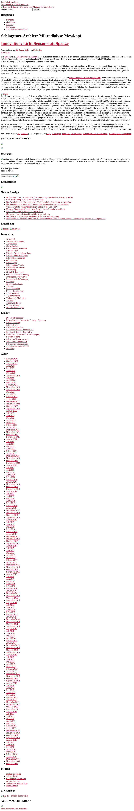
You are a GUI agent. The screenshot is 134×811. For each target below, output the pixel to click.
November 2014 (13, 621)
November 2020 (13, 458)
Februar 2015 (11, 614)
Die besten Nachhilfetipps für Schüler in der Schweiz (28, 214)
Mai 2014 (10, 636)
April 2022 (10, 420)
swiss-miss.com (12, 781)
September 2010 (13, 737)
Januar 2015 (11, 617)
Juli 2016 (10, 576)
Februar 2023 (11, 397)
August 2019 (11, 491)
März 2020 (10, 477)
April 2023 (10, 394)
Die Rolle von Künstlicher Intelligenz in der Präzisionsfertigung (32, 216)
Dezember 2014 (12, 619)
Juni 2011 (10, 716)
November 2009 (13, 761)
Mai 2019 (10, 498)
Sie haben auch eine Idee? (17, 29)
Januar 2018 (11, 534)
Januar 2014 (11, 643)
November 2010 (13, 733)
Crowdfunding (12, 246)
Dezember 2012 (12, 674)
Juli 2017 (10, 548)
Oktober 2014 (12, 624)
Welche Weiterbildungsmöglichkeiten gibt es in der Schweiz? (31, 207)
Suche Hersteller (13, 289)
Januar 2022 (11, 427)
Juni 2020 (10, 470)
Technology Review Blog (17, 783)
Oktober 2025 (12, 361)
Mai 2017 (10, 553)
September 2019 (13, 489)
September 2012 (13, 681)
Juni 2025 (10, 366)
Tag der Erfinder (13, 296)
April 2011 (10, 721)
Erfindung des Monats (15, 267)
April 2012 (10, 692)
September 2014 (13, 626)
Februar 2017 (11, 560)
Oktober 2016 (12, 569)
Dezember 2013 (12, 645)
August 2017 (11, 546)
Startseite (10, 20)
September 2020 (13, 463)
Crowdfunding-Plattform (16, 248)
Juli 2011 (10, 714)
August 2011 (11, 711)
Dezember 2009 (12, 759)
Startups (9, 286)
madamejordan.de (13, 774)
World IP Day (12, 786)
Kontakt (9, 24)
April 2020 (10, 475)
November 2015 (13, 595)
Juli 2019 (10, 494)
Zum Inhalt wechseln (9, 2)
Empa (7, 57)
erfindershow (11, 260)
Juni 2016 (10, 579)
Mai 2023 (10, 392)
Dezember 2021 (12, 430)
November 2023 (13, 387)
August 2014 (11, 629)
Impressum (10, 27)
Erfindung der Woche (15, 265)
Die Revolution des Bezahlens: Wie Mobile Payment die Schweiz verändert (37, 204)
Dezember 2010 (12, 730)
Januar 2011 (11, 728)
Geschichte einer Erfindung (17, 274)
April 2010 (10, 749)
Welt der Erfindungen (15, 307)
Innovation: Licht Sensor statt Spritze (35, 43)
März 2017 (10, 557)
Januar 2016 (11, 591)
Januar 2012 (11, 700)
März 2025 (10, 373)
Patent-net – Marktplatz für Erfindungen (22, 334)
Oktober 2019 (12, 486)
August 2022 (11, 411)
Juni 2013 (10, 659)
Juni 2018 (10, 524)
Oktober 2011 (12, 707)
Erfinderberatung (13, 322)
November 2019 (13, 484)
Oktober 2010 (12, 735)
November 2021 (13, 432)
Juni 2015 (10, 607)
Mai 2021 (10, 446)
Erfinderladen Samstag (15, 258)
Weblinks (10, 348)
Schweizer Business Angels (17, 339)
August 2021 (11, 439)
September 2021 (13, 437)
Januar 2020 (11, 482)
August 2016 (11, 574)
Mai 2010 (10, 747)
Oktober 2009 (12, 763)
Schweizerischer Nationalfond (95, 133)
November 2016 (13, 567)
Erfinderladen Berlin (14, 327)
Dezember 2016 (12, 565)
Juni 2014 (10, 633)
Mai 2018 (10, 527)
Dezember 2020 (12, 456)
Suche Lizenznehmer (15, 291)
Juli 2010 (10, 742)
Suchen (4, 9)
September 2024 (13, 375)
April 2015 (10, 610)
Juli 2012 (10, 685)
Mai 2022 (10, 418)
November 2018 (13, 513)
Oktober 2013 (12, 650)
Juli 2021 (10, 441)
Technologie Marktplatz (16, 298)
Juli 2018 (10, 522)
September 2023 (13, 389)
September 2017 (13, 543)
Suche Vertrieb (12, 293)
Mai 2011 (10, 718)
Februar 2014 (11, 640)
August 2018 (11, 520)
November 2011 (13, 704)
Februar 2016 (11, 588)
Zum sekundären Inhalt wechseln (14, 4)
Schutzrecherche (13, 337)
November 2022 (13, 404)
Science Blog (11, 776)
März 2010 (10, 752)
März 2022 (10, 423)
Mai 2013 (10, 662)
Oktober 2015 (12, 598)
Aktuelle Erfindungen (15, 241)
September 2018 (13, 517)
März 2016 (10, 586)
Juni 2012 (10, 688)
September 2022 (13, 408)
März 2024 (10, 382)
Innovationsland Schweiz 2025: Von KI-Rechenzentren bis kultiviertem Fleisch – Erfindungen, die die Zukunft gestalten (55, 219)
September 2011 (13, 709)
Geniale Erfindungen (15, 272)
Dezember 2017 (12, 536)
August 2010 (11, 740)
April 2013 (10, 664)
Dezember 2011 (12, 702)
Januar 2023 (11, 399)
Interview (10, 281)
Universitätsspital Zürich (27, 57)
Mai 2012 (10, 690)
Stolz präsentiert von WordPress (14, 809)
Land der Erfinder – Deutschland (20, 330)
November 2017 (13, 539)
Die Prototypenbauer (14, 318)
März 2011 (10, 723)
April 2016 (10, 584)
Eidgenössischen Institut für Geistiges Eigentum (26, 320)
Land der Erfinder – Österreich (19, 332)
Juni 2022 (10, 415)
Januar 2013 (11, 671)
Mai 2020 (10, 472)
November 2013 (13, 647)
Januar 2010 (11, 756)
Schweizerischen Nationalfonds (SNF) (85, 77)
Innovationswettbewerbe (16, 277)
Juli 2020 (10, 468)
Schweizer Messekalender (17, 344)
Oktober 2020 (12, 460)
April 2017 (10, 555)
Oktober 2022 (12, 406)
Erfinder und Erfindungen (17, 255)
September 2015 (13, 600)
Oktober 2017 (12, 541)
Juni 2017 (10, 550)
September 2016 (13, 572)
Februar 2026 (11, 359)
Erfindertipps (11, 262)
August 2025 (11, 363)
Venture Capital (12, 305)
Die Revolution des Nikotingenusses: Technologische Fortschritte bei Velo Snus (39, 202)
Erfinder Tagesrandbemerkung (18, 253)
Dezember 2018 (12, 510)
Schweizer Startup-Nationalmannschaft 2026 (24, 200)
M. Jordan (37, 50)
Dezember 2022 (12, 401)
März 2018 (10, 529)
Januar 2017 (11, 562)
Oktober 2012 (12, 678)
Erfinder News (12, 251)
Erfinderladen (12, 325)
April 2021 (10, 449)
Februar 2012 (11, 697)
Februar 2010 (11, 754)
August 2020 (11, 465)
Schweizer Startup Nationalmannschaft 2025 (24, 211)
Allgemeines (22, 133)
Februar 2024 (11, 385)
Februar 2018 (11, 531)
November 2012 (13, 676)
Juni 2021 (10, 444)
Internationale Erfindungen (17, 279)
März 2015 (10, 612)
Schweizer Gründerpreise (16, 341)
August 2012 (11, 683)
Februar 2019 (11, 505)
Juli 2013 (10, 657)
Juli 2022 (10, 413)
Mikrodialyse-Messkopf (72, 133)
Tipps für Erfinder (13, 303)
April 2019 (10, 501)
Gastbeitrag (11, 22)
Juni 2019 (10, 496)
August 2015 (11, 602)
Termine (9, 300)
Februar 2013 (11, 669)
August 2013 (11, 655)
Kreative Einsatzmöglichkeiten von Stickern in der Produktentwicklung (35, 209)
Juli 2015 (10, 605)
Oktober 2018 (12, 515)
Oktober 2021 (12, 434)
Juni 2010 (10, 745)
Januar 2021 (11, 453)
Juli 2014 (10, 631)
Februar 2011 (11, 726)
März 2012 (10, 695)
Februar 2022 (11, 425)
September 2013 (13, 652)
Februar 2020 (11, 479)
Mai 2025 (10, 368)
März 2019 (10, 503)
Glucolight (56, 133)
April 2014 (10, 638)
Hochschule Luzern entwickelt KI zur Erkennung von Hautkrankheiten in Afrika (39, 197)
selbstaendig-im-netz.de (16, 778)
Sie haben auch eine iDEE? (17, 346)
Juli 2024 (10, 378)
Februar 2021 (11, 451)
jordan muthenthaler (14, 284)
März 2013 (10, 666)
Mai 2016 (10, 581)
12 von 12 (10, 239)
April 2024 (10, 380)
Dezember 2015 (12, 593)
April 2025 (10, 370)
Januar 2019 (11, 508)
